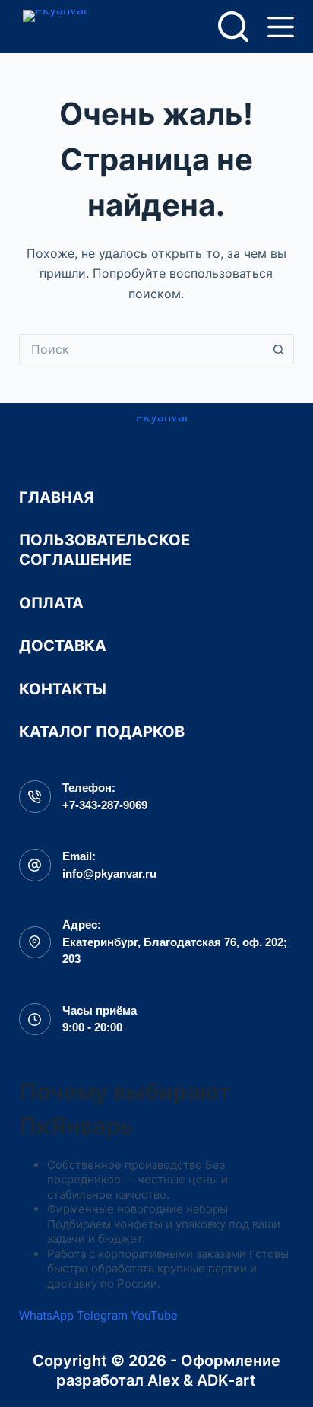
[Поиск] (233, 26)
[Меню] (280, 27)
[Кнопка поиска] (279, 349)
